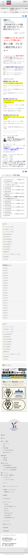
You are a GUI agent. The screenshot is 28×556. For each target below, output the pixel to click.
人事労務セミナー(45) (8, 229)
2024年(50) (5, 273)
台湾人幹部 (12, 22)
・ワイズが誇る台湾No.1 (7, 450)
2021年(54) (5, 280)
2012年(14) (5, 302)
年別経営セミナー (7, 265)
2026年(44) (5, 268)
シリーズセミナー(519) (8, 231)
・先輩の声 (4, 457)
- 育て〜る (6, 510)
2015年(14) (5, 295)
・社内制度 (4, 460)
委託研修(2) (6, 256)
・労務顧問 (4, 495)
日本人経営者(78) (7, 244)
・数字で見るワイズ (6, 452)
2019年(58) (5, 285)
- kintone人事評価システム (10, 506)
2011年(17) (5, 305)
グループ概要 (5, 441)
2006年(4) (5, 317)
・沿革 (3, 445)
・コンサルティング (6, 477)
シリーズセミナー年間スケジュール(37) (12, 254)
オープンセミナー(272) (8, 226)
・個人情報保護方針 (6, 465)
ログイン (9, 1)
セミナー (24, 12)
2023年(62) (5, 275)
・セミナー (4, 483)
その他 (9, 19)
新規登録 (9, 3)
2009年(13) (5, 310)
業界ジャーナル (6, 365)
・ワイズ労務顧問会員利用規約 (9, 467)
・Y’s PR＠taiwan (6, 498)
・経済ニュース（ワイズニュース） (10, 486)
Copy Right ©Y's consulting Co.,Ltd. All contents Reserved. (14, 554)
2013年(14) (5, 300)
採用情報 (4, 455)
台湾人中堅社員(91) (8, 239)
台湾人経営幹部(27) (8, 234)
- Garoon (6, 508)
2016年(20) (5, 292)
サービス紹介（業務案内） (14, 12)
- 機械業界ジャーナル (9, 491)
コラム (3, 438)
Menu (24, 1)
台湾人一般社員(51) (8, 241)
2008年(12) (5, 312)
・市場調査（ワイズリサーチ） (9, 489)
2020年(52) (5, 283)
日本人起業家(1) (7, 246)
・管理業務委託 (5, 531)
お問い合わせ (5, 463)
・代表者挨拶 (5, 448)
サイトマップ (5, 473)
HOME (5, 12)
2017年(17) (5, 290)
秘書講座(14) (6, 251)
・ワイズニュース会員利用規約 (9, 469)
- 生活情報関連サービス (9, 517)
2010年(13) (5, 307)
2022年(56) (5, 277)
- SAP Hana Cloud (8, 513)
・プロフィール (5, 443)
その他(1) (6, 259)
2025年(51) (5, 270)
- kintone (6, 504)
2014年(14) (5, 297)
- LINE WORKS (7, 515)
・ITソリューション (6, 502)
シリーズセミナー (6, 22)
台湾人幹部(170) (7, 236)
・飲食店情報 (5, 527)
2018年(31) (5, 287)
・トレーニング (5, 520)
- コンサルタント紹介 (9, 479)
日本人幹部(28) (7, 249)
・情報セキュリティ (6, 524)
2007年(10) (5, 315)
